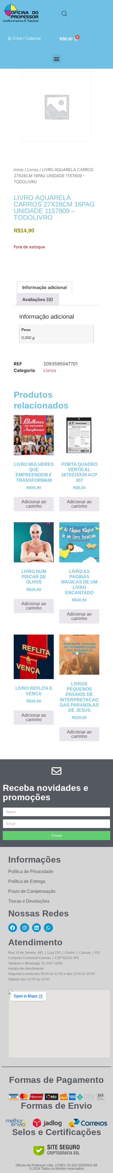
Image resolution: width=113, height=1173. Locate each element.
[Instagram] (24, 927)
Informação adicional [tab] (44, 287)
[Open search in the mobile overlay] (64, 13)
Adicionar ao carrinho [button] (33, 503)
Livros (32, 169)
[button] (56, 58)
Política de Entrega (26, 881)
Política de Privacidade (30, 871)
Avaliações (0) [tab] (37, 299)
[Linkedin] (36, 927)
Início (19, 169)
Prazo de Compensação (31, 891)
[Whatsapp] (48, 927)
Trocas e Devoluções (28, 901)
